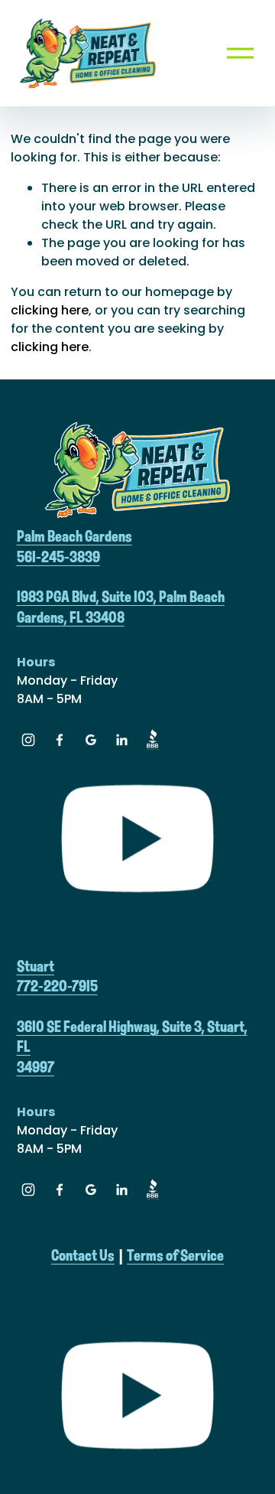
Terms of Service (175, 1256)
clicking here (50, 310)
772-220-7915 (57, 987)
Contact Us (83, 1256)
